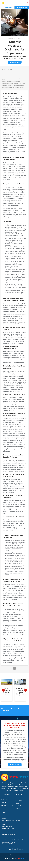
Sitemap (17, 808)
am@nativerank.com (10, 842)
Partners (17, 802)
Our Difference (19, 800)
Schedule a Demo (22, 7)
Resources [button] (18, 807)
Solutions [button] (4, 799)
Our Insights (18, 805)
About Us (18, 798)
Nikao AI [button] (3, 802)
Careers (17, 803)
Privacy (9, 849)
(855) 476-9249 (10, 828)
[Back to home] (5, 3)
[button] (27, 3)
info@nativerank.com (10, 834)
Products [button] (3, 805)
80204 (11, 820)
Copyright (20, 849)
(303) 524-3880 (8, 826)
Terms (14, 849)
